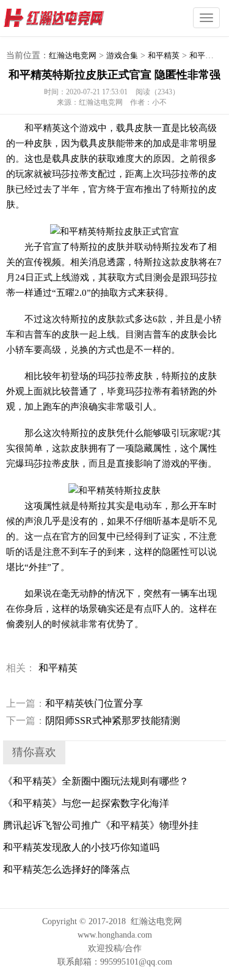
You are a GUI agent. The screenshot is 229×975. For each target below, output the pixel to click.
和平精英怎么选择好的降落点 (66, 869)
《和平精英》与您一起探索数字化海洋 (86, 803)
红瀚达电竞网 (76, 18)
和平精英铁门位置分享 (74, 703)
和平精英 (164, 55)
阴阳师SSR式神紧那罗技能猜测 (93, 720)
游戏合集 (122, 55)
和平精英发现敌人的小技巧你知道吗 (81, 847)
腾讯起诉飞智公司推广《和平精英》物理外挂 (100, 825)
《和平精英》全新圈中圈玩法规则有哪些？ (96, 781)
